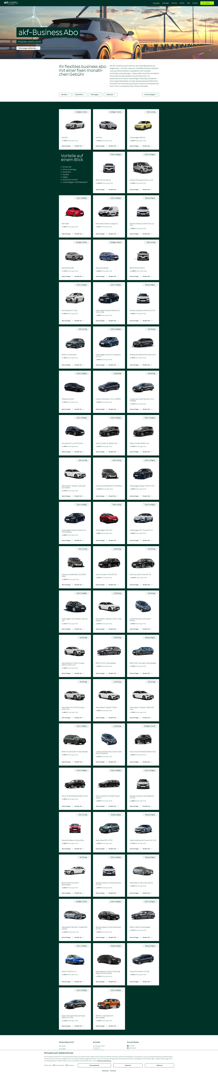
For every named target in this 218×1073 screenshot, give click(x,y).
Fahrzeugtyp (95, 94)
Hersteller (64, 94)
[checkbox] (44, 1065)
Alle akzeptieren (94, 1065)
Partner (182, 3)
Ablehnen (159, 1065)
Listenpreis (109, 94)
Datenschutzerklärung (104, 1061)
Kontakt (195, 3)
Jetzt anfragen (66, 146)
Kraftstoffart (79, 94)
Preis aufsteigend (149, 94)
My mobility (206, 3)
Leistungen (165, 3)
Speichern (128, 1065)
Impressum (113, 1070)
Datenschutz (105, 1070)
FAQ (188, 3)
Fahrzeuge (156, 3)
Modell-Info (78, 146)
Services (174, 3)
